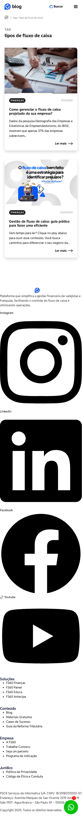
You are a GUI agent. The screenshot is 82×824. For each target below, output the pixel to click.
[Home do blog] (6, 17)
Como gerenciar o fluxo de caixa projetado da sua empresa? (35, 111)
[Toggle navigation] (76, 6)
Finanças (17, 100)
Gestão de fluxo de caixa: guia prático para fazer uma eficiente (39, 223)
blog (16, 6)
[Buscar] (51, 6)
